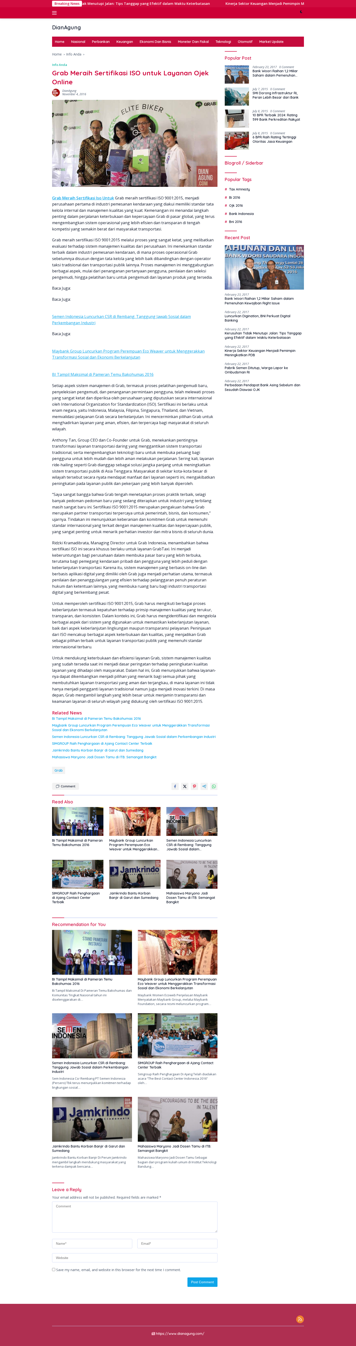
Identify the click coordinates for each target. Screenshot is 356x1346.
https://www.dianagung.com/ (180, 1333)
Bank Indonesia (241, 214)
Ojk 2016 (236, 205)
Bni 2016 (235, 222)
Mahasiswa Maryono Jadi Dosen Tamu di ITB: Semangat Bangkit (104, 757)
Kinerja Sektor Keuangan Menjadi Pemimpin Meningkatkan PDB (235, 3)
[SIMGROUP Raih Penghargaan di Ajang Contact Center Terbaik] (77, 874)
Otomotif (245, 42)
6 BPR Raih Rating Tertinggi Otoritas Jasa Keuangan (274, 139)
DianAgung (66, 27)
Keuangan (124, 42)
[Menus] (55, 13)
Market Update (271, 42)
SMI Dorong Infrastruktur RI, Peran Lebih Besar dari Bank (276, 95)
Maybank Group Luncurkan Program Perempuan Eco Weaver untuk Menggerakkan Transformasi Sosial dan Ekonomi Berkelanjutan (131, 727)
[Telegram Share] (204, 786)
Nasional (78, 42)
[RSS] (300, 1319)
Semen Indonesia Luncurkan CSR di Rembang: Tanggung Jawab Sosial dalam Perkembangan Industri (134, 737)
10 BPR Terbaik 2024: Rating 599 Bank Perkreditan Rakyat (276, 117)
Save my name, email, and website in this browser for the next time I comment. (118, 1269)
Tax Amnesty (239, 189)
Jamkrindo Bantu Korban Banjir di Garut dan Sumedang (97, 750)
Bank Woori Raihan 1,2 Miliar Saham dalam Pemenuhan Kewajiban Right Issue (275, 73)
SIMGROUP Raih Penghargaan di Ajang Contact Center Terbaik (102, 743)
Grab (58, 770)
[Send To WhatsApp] (213, 786)
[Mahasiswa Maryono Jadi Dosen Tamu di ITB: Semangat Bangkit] (192, 874)
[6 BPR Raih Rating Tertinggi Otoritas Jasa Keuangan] (237, 141)
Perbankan (101, 42)
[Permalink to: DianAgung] (56, 92)
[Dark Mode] (301, 13)
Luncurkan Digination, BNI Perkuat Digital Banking (257, 318)
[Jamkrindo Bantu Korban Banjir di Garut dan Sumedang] (135, 874)
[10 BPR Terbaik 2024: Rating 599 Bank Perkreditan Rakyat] (237, 119)
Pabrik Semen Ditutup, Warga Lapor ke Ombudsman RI (256, 370)
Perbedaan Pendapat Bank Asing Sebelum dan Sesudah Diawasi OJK (262, 387)
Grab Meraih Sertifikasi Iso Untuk (83, 198)
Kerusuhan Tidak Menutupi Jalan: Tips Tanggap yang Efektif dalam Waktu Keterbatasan (90, 3)
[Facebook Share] (175, 786)
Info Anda (59, 65)
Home (59, 42)
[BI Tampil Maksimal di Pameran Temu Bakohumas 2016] (77, 821)
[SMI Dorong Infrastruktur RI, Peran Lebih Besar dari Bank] (237, 96)
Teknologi (223, 42)
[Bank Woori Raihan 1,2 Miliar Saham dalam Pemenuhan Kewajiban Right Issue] (237, 74)
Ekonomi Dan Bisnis (155, 42)
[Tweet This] (184, 786)
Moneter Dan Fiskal (193, 42)
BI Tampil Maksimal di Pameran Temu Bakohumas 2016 (103, 374)
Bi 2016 (234, 197)
